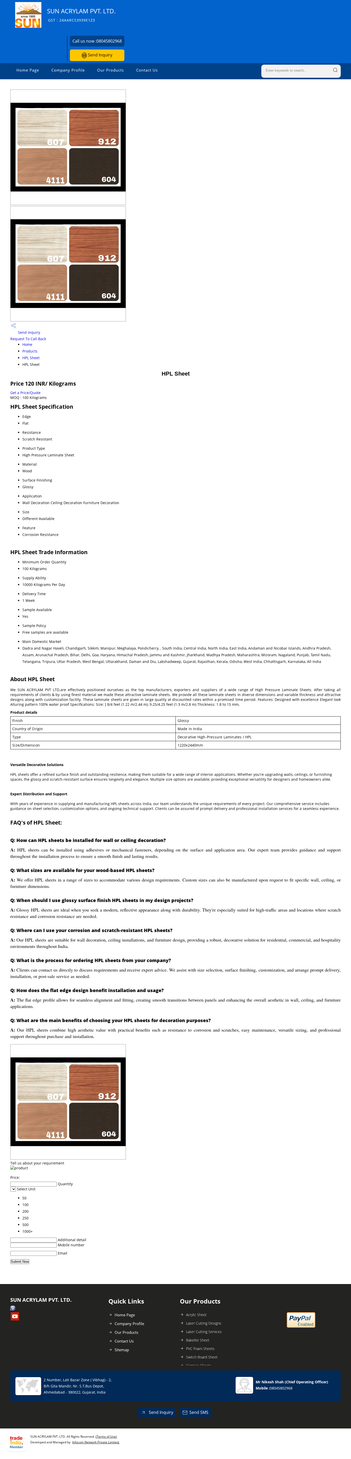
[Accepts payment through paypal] (301, 1326)
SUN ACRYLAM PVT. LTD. (81, 15)
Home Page (27, 70)
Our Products (110, 70)
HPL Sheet (31, 357)
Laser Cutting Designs (203, 1323)
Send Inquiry (99, 55)
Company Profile (68, 70)
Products (30, 351)
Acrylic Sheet (196, 1314)
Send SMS (198, 1412)
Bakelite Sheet (197, 1340)
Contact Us (147, 70)
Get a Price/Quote (25, 392)
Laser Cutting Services (204, 1331)
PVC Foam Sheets (200, 1348)
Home (27, 344)
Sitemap (122, 1349)
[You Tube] (15, 1319)
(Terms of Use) (106, 1436)
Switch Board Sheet (202, 1357)
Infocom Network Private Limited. (95, 1442)
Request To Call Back (28, 338)
